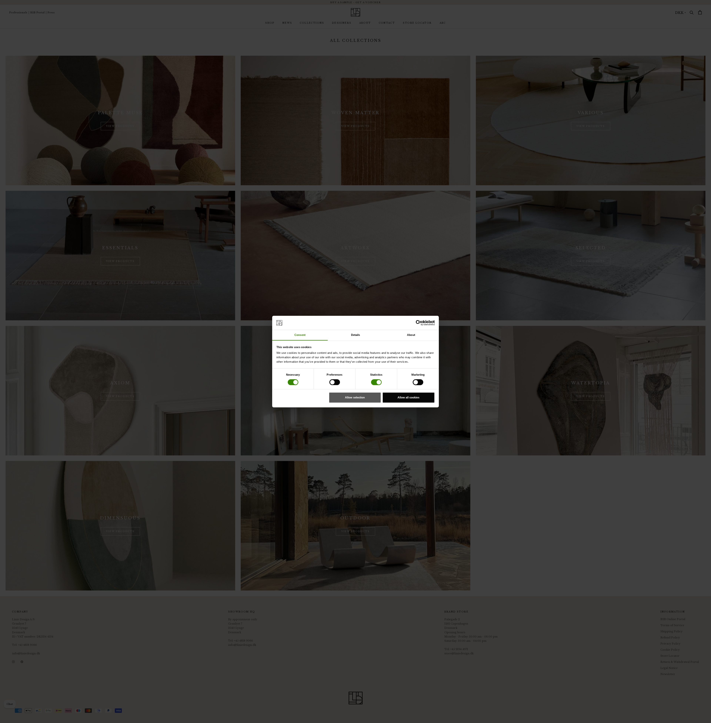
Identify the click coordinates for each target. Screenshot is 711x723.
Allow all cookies (408, 397)
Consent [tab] (300, 335)
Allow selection (355, 397)
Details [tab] (355, 335)
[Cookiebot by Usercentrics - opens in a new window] (418, 323)
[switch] (334, 382)
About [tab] (411, 335)
